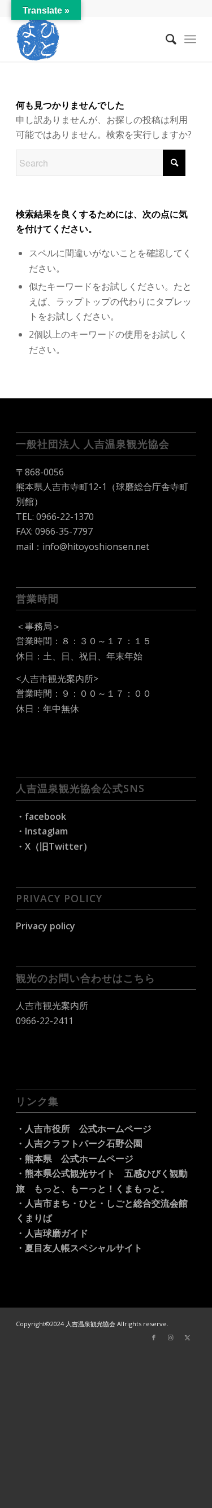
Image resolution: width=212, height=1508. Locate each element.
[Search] (165, 39)
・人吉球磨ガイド (52, 1233)
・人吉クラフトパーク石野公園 (79, 1143)
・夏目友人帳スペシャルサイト (79, 1248)
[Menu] (190, 39)
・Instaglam (42, 831)
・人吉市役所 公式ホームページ (84, 1128)
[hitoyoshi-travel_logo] (88, 39)
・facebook (41, 816)
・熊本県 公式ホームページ (74, 1158)
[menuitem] (165, 39)
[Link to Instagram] (170, 1337)
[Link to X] (187, 1337)
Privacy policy (45, 926)
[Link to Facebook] (153, 1337)
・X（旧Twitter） (54, 846)
